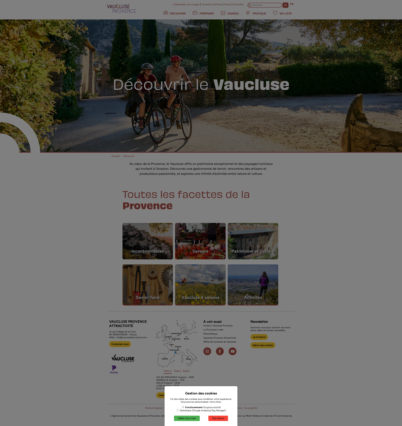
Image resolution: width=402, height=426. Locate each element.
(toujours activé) (203, 407)
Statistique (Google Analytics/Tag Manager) (202, 410)
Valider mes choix (187, 418)
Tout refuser (218, 418)
